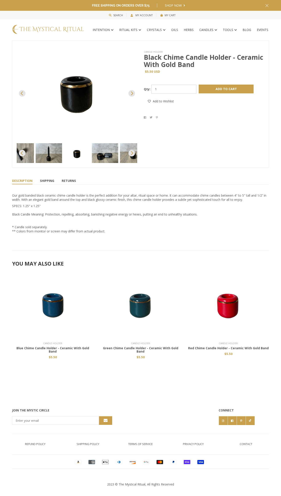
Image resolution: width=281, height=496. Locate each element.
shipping (47, 181)
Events (262, 30)
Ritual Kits (128, 30)
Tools (228, 30)
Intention (102, 30)
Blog (247, 30)
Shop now (174, 5)
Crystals (155, 30)
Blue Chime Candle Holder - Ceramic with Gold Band (52, 349)
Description (22, 181)
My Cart (170, 15)
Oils (174, 30)
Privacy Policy (193, 444)
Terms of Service (140, 444)
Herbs (189, 30)
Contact (246, 444)
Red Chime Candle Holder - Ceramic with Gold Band (228, 348)
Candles (206, 30)
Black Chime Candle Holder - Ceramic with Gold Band (203, 61)
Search (118, 15)
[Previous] (22, 93)
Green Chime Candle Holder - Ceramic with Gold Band (140, 349)
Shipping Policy (88, 444)
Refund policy (35, 444)
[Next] (131, 93)
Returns (69, 181)
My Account (144, 15)
